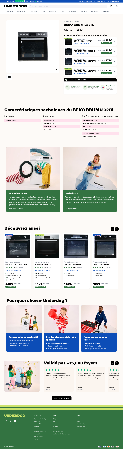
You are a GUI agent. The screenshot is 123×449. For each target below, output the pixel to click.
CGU (78, 421)
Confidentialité (81, 426)
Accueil (6, 16)
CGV (78, 419)
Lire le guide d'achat (71, 208)
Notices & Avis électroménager (61, 434)
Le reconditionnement (40, 424)
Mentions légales (82, 424)
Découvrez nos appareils (61, 398)
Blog (54, 421)
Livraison (36, 429)
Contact (55, 426)
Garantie (36, 426)
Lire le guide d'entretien (16, 208)
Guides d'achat (57, 429)
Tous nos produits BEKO (16, 16)
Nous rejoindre (38, 434)
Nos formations (38, 436)
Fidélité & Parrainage (39, 431)
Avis (54, 424)
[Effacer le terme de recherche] (104, 8)
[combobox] (68, 6)
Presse (36, 439)
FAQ (54, 419)
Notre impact (37, 421)
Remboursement (82, 429)
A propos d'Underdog (40, 419)
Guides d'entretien (58, 431)
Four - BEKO (28, 16)
